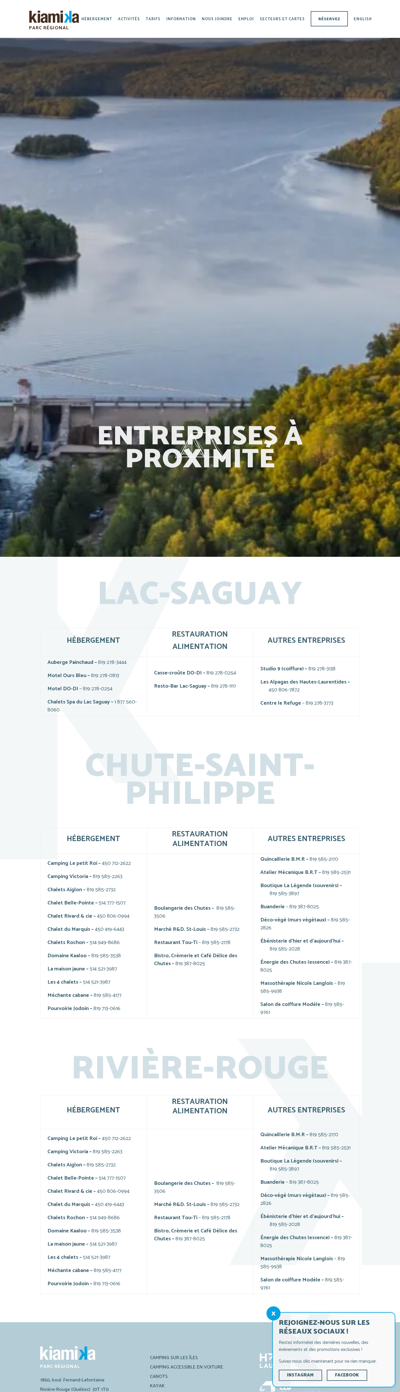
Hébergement (96, 19)
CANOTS (159, 1377)
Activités (129, 19)
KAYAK (157, 1386)
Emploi (246, 19)
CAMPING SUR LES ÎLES (174, 1358)
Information (181, 19)
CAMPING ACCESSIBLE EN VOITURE (186, 1367)
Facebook (347, 1375)
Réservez (329, 19)
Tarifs (153, 19)
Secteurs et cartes (282, 19)
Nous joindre (217, 19)
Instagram (300, 1375)
